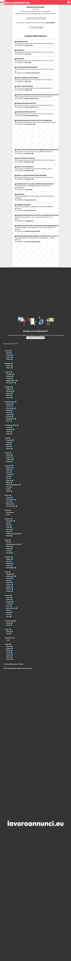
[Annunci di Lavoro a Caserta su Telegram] (12, 393)
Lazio (6, 438)
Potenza (8, 368)
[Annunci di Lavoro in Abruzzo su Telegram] (11, 351)
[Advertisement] (35, 136)
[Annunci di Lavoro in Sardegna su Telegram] (12, 557)
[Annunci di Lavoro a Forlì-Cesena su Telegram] (15, 408)
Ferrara (8, 406)
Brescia (8, 470)
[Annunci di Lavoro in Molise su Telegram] (10, 510)
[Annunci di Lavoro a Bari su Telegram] (10, 542)
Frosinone (9, 440)
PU (35, 200)
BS (39, 231)
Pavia (7, 487)
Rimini (8, 421)
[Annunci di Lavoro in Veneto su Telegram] (10, 644)
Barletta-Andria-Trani (12, 544)
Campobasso (10, 512)
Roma (8, 446)
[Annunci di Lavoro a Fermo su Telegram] (11, 502)
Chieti (8, 353)
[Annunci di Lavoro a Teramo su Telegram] (12, 359)
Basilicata (8, 363)
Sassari (27, 90)
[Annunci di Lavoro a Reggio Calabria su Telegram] (17, 380)
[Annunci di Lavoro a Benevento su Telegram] (13, 391)
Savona (8, 461)
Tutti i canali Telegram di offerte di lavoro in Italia (17, 668)
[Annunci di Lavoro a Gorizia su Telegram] (11, 427)
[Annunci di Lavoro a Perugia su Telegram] (12, 631)
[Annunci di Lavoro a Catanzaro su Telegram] (13, 374)
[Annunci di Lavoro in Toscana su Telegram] (11, 595)
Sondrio (8, 489)
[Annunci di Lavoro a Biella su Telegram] (11, 525)
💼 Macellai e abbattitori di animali (27, 77)
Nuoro (8, 561)
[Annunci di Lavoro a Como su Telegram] (11, 472)
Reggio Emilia (10, 419)
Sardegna (8, 557)
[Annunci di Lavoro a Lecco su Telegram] (11, 476)
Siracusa (8, 589)
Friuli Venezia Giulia (10, 425)
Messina (8, 582)
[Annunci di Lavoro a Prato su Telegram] (10, 614)
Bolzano (8, 623)
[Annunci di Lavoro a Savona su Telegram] (12, 461)
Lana (26, 54)
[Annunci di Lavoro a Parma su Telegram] (11, 412)
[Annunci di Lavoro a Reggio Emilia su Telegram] (15, 419)
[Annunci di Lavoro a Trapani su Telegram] (12, 591)
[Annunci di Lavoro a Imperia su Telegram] (12, 457)
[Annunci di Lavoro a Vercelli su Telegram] (11, 536)
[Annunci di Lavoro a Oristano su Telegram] (12, 563)
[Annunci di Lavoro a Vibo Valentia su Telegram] (15, 382)
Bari (7, 542)
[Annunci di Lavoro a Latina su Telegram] (11, 442)
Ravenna (8, 416)
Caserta (8, 393)
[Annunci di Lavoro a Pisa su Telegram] (10, 610)
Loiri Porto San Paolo (31, 73)
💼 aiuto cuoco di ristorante (25, 158)
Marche (7, 495)
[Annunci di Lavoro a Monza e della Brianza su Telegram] (20, 485)
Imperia (8, 457)
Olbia (27, 81)
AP (34, 124)
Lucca (8, 606)
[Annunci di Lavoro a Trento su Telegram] (11, 625)
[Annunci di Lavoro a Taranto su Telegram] (12, 553)
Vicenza (8, 659)
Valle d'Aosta (8, 638)
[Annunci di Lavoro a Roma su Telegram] (11, 446)
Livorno (8, 604)
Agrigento (9, 574)
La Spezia (9, 459)
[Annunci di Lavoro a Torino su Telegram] (11, 531)
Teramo (8, 359)
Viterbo (8, 448)
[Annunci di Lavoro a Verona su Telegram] (11, 657)
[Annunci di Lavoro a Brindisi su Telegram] (12, 546)
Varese (8, 491)
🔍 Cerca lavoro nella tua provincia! (35, 18)
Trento (8, 625)
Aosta (8, 640)
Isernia (8, 514)
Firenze (8, 599)
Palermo (8, 584)
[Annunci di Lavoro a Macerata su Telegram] (13, 504)
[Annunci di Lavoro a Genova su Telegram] (12, 455)
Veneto (7, 644)
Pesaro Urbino (29, 200)
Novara (8, 529)
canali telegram (50, 22)
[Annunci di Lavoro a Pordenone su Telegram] (13, 429)
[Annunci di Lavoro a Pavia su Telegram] (11, 487)
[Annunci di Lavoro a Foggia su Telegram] (11, 548)
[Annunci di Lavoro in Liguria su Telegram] (10, 453)
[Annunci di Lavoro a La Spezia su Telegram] (13, 459)
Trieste (8, 431)
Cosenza (8, 376)
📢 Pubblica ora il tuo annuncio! (35, 337)
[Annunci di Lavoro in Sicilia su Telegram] (9, 572)
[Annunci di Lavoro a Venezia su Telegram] (12, 655)
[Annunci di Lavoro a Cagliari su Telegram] (12, 559)
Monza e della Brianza (12, 485)
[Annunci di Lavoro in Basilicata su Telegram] (12, 363)
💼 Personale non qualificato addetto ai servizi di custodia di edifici (38, 215)
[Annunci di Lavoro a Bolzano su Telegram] (12, 623)
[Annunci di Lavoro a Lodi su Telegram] (10, 478)
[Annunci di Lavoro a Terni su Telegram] (10, 633)
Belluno (8, 646)
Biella (7, 525)
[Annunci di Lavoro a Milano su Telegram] (11, 482)
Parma (8, 412)
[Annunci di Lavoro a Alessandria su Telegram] (14, 521)
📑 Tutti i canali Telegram (35, 27)
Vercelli (8, 536)
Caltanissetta (10, 576)
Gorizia (8, 427)
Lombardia (8, 465)
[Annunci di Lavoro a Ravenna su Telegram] (12, 416)
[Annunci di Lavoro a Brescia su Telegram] (11, 470)
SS (38, 73)
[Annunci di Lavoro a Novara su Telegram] (11, 529)
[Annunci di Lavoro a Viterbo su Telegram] (12, 448)
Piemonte (7, 519)
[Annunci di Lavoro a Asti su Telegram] (9, 523)
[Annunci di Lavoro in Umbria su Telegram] (10, 629)
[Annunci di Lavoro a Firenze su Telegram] (11, 599)
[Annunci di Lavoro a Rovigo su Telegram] (11, 650)
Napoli (8, 395)
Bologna (8, 404)
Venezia (8, 655)
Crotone (8, 378)
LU (32, 221)
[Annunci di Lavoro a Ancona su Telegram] (12, 497)
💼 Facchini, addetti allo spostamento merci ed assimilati (34, 184)
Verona (8, 657)
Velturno (27, 45)
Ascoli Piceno (29, 124)
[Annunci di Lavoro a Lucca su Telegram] (11, 606)
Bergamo (9, 467)
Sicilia (6, 572)
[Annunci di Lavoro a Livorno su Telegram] (12, 604)
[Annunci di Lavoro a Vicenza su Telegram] (12, 659)
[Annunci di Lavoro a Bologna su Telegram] (12, 404)
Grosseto (8, 602)
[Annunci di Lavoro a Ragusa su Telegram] (12, 587)
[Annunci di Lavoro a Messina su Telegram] (12, 582)
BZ (32, 45)
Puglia (7, 540)
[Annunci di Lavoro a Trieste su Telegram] (11, 431)
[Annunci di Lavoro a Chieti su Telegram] (11, 353)
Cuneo (8, 527)
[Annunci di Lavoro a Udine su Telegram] (11, 433)
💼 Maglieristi (19, 194)
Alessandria (9, 521)
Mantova (8, 480)
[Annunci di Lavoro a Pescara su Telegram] (12, 357)
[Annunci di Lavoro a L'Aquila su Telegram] (12, 355)
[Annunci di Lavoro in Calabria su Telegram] (11, 372)
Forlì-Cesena (10, 408)
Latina (8, 442)
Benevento (9, 391)
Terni (7, 633)
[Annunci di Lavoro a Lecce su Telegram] (11, 550)
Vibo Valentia (10, 382)
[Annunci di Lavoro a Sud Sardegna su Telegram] (15, 567)
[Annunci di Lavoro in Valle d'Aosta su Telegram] (13, 638)
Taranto (8, 553)
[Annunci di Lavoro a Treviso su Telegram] (11, 653)
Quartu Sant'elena (30, 98)
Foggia (8, 548)
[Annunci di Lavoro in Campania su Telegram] (12, 387)
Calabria (7, 372)
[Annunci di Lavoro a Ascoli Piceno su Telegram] (15, 499)
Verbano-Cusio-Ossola (12, 533)
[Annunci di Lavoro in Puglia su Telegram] (10, 540)
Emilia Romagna (9, 402)
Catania (8, 578)
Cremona (8, 474)
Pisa (7, 610)
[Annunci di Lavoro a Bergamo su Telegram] (13, 467)
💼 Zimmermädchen (21, 41)
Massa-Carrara (10, 608)
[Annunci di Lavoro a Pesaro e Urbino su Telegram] (16, 506)
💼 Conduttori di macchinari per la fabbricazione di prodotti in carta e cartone (42, 150)
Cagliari (8, 559)
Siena (7, 616)
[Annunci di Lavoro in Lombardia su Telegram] (12, 465)
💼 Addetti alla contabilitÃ (24, 167)
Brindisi (8, 546)
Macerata (28, 153)
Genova (8, 455)
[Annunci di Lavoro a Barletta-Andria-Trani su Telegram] (20, 544)
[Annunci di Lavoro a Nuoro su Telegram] (11, 561)
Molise (7, 510)
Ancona (27, 189)
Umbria (7, 629)
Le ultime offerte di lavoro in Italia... (14, 664)
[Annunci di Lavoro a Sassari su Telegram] (11, 565)
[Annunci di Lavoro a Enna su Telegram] (10, 580)
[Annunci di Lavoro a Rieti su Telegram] (10, 444)
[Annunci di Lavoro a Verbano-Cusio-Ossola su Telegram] (20, 533)
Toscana (7, 595)
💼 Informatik (19, 50)
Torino (8, 531)
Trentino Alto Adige (10, 621)
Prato (7, 614)
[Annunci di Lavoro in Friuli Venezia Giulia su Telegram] (17, 425)
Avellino (8, 389)
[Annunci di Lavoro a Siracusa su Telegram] (12, 589)
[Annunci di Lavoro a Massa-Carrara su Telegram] (16, 608)
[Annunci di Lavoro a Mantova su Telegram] (12, 480)
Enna (7, 580)
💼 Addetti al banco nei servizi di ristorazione (30, 175)
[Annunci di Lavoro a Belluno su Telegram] (11, 646)
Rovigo (8, 650)
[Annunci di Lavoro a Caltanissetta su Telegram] (15, 576)
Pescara (8, 357)
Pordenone (9, 429)
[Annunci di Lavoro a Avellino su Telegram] (12, 389)
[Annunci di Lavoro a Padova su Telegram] (12, 648)
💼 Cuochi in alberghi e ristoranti (26, 67)
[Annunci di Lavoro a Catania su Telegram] (12, 578)
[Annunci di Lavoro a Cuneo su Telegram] (11, 527)
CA (37, 98)
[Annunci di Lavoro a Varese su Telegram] (11, 491)
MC (32, 153)
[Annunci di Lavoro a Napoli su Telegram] (11, 395)
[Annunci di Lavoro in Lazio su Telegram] (9, 438)
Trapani (8, 591)
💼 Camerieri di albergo (23, 205)
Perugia (8, 631)
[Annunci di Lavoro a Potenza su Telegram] (12, 368)
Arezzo (8, 597)
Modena (8, 410)
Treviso (8, 653)
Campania (8, 387)
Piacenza (8, 414)
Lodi (7, 478)
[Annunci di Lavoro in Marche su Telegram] (10, 495)
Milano (8, 482)
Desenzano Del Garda (31, 231)
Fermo (8, 502)
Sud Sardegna (10, 567)
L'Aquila (8, 355)
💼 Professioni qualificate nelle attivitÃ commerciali (33, 120)
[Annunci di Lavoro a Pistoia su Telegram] (11, 612)
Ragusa (8, 587)
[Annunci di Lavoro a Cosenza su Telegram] (12, 376)
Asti (7, 523)
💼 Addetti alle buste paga (24, 86)
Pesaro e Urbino (10, 506)
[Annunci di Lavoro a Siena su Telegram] (10, 616)
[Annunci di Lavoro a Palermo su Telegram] (12, 584)
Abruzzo (7, 351)
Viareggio (28, 221)
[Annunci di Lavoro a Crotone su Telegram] (12, 378)
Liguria (7, 453)
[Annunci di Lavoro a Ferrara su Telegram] (12, 406)
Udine (8, 433)
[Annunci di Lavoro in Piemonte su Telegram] (11, 519)
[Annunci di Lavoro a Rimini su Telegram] (11, 421)
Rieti (7, 444)
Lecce (7, 550)
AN (31, 189)
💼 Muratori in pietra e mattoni (25, 103)
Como (7, 472)
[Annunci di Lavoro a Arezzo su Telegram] (11, 597)
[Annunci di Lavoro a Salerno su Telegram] (12, 397)
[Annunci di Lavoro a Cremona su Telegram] (12, 474)
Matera (8, 365)
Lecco (7, 476)
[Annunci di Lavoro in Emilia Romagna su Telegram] (15, 402)
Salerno (8, 397)
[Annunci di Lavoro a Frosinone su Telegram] (13, 440)
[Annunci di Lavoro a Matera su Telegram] (11, 365)
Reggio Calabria (11, 380)
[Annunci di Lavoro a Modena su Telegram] (12, 410)
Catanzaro (9, 374)
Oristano (8, 563)
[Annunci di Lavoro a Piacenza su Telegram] (12, 414)
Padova (8, 648)
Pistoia (8, 612)
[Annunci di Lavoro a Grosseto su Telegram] (12, 602)
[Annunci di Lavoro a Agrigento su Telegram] (13, 574)
